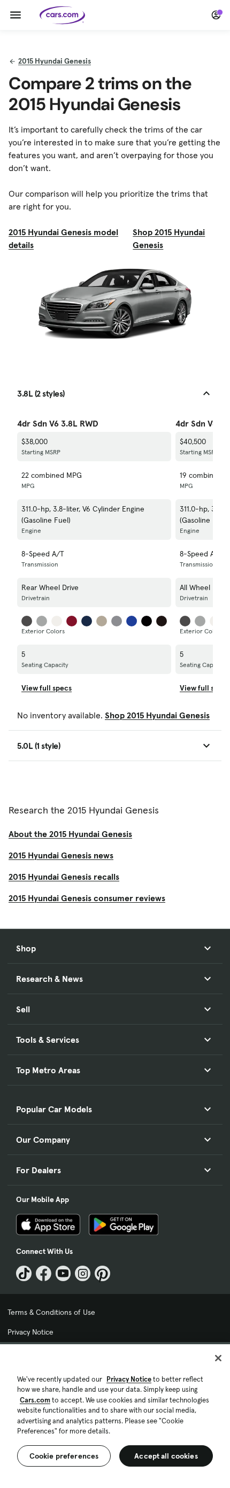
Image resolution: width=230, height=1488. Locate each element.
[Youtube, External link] (63, 1273)
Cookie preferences (64, 1456)
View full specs (46, 688)
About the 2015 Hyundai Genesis (70, 833)
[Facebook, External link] (43, 1273)
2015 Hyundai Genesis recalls (64, 876)
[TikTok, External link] (24, 1273)
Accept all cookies (166, 1456)
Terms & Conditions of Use (51, 1312)
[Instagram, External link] (82, 1273)
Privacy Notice (30, 1332)
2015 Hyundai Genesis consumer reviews (87, 898)
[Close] (218, 1358)
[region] (115, 1415)
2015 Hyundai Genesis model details (63, 238)
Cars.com (35, 1400)
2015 (54, 61)
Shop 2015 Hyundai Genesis (169, 238)
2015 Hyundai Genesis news (61, 855)
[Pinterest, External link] (102, 1273)
